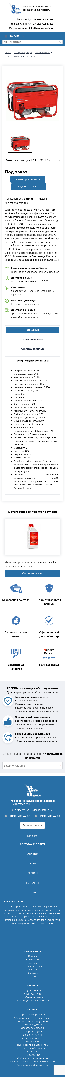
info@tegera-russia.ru (41, 28)
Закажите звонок (32, 825)
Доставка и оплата (32, 844)
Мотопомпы (32, 1041)
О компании (32, 959)
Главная (32, 836)
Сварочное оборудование (32, 1014)
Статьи (32, 976)
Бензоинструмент (32, 1034)
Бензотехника (32, 1055)
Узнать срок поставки (28, 179)
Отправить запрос (32, 573)
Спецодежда (32, 1051)
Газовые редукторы (32, 1024)
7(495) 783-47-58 (43, 19)
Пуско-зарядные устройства (32, 1044)
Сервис (33, 863)
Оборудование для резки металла (32, 1018)
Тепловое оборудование (32, 1038)
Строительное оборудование (32, 1065)
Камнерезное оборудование (32, 1048)
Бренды (32, 873)
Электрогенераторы (32, 1028)
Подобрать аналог (28, 186)
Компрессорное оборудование (33, 1021)
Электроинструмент (32, 1031)
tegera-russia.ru (32, 990)
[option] (32, 100)
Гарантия (32, 853)
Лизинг (32, 892)
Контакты (32, 882)
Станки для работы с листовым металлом (32, 1061)
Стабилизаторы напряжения (32, 1058)
